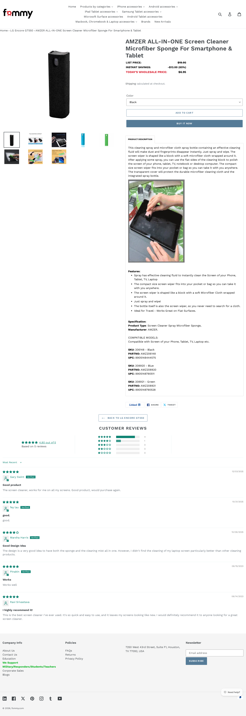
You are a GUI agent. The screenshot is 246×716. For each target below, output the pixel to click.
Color (130, 95)
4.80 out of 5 (47, 442)
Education (9, 658)
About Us (9, 650)
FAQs (68, 650)
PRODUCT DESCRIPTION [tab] (140, 139)
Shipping (131, 83)
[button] (104, 437)
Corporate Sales (13, 670)
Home (4, 30)
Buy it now (184, 123)
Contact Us (10, 654)
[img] (11, 471)
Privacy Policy (74, 658)
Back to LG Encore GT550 (125, 418)
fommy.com (18, 708)
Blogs (6, 674)
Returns (70, 654)
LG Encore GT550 (21, 30)
